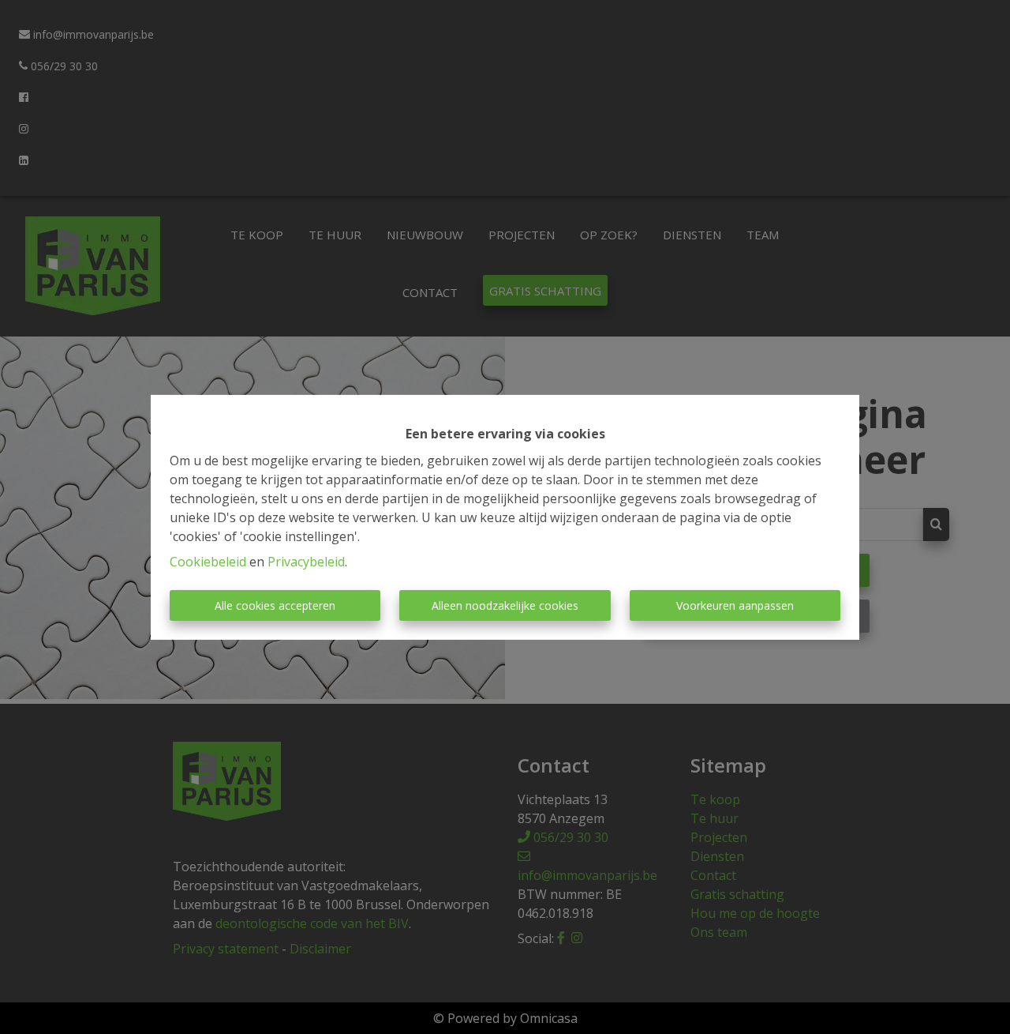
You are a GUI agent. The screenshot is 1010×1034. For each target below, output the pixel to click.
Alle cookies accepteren (275, 605)
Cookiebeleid (208, 561)
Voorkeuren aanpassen (735, 605)
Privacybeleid (306, 561)
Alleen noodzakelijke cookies (505, 605)
